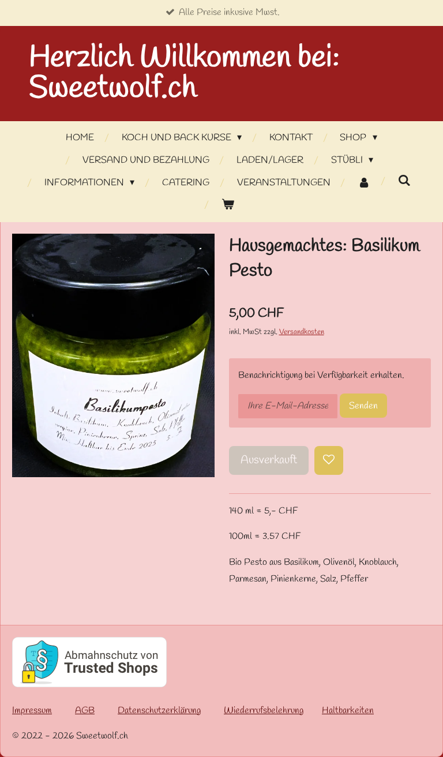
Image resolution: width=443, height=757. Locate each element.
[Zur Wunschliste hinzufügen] (328, 460)
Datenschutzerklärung (159, 710)
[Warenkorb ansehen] (228, 205)
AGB (85, 710)
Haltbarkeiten (348, 710)
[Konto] (364, 183)
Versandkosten (301, 332)
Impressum (32, 710)
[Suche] (404, 181)
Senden (363, 406)
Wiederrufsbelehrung (263, 710)
